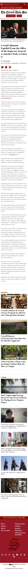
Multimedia (18, 530)
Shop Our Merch (11, 16)
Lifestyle (17, 526)
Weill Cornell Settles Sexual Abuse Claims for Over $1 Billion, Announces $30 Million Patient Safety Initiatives (13, 450)
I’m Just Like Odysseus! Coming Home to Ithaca (13, 473)
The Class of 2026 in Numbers (11, 7)
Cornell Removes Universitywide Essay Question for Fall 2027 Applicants (13, 338)
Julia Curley (6, 61)
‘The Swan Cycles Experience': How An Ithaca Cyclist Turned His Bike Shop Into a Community (13, 496)
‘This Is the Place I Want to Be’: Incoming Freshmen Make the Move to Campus (13, 363)
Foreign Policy (12, 154)
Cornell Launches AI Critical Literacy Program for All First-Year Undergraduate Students (13, 312)
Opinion (3, 526)
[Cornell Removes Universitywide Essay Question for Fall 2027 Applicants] (14, 327)
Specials (17, 528)
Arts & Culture (5, 530)
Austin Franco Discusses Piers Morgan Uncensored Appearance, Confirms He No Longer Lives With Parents (13, 426)
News (2, 524)
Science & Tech (20, 524)
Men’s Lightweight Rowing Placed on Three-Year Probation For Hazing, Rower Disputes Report (14, 398)
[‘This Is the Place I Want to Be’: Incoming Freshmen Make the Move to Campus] (14, 352)
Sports (3, 528)
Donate (19, 16)
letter (16, 170)
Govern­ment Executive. (6, 98)
